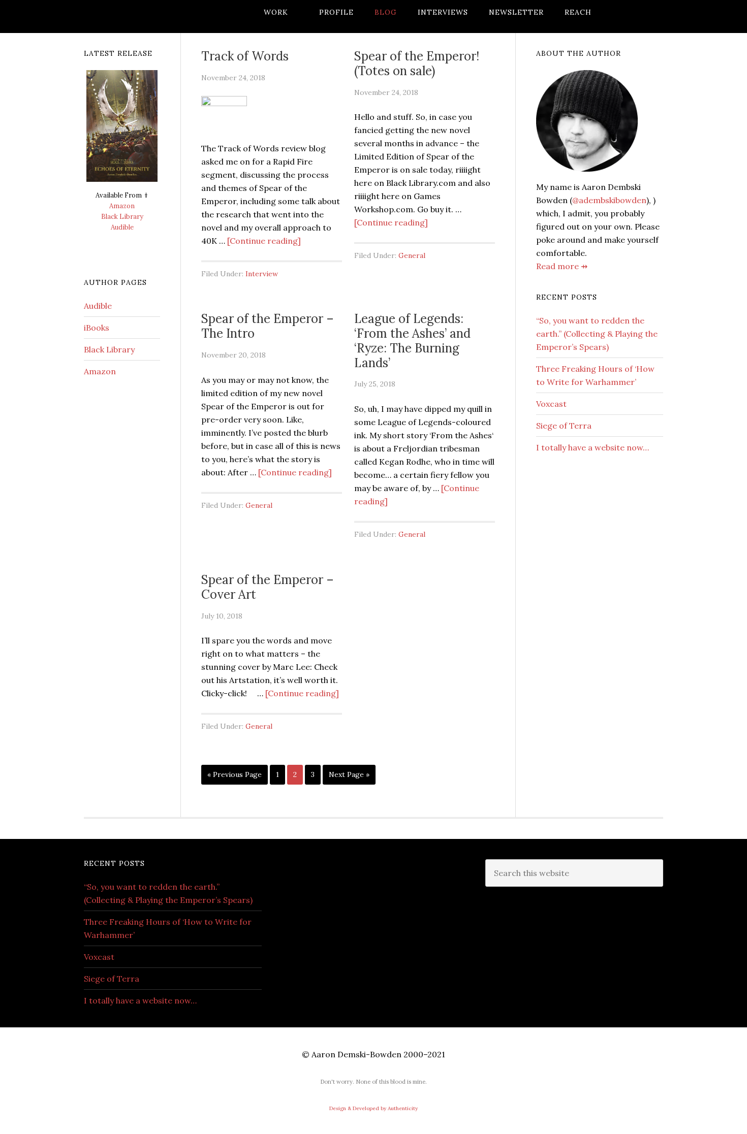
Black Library (122, 216)
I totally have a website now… (592, 447)
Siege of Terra (564, 425)
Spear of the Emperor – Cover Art (267, 587)
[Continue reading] (264, 241)
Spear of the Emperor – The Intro (267, 326)
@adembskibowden (609, 200)
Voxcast (551, 404)
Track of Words (245, 56)
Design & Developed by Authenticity (373, 1108)
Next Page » (348, 777)
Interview (261, 273)
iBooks (96, 327)
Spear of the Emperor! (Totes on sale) (416, 63)
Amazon (122, 206)
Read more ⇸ (561, 266)
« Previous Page (234, 777)
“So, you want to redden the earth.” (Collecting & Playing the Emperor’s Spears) (597, 333)
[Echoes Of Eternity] (122, 130)
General (411, 255)
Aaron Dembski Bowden (165, 16)
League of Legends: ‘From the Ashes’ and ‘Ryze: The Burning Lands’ (412, 340)
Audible (122, 227)
